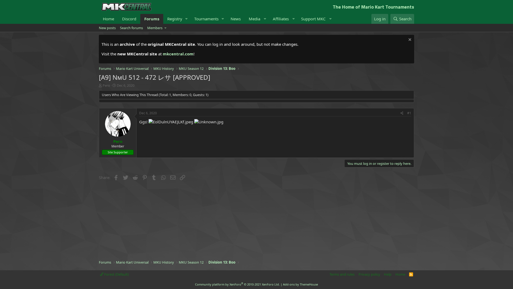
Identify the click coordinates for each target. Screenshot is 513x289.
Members (154, 27)
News (236, 18)
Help (387, 274)
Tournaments (206, 18)
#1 (409, 113)
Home (108, 18)
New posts (107, 27)
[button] (186, 19)
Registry (174, 18)
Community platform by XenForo (237, 284)
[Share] (402, 113)
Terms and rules (342, 274)
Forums (151, 18)
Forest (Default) (116, 274)
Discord (129, 18)
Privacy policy (369, 274)
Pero (106, 85)
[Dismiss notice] (409, 40)
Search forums (131, 27)
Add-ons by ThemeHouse (300, 284)
